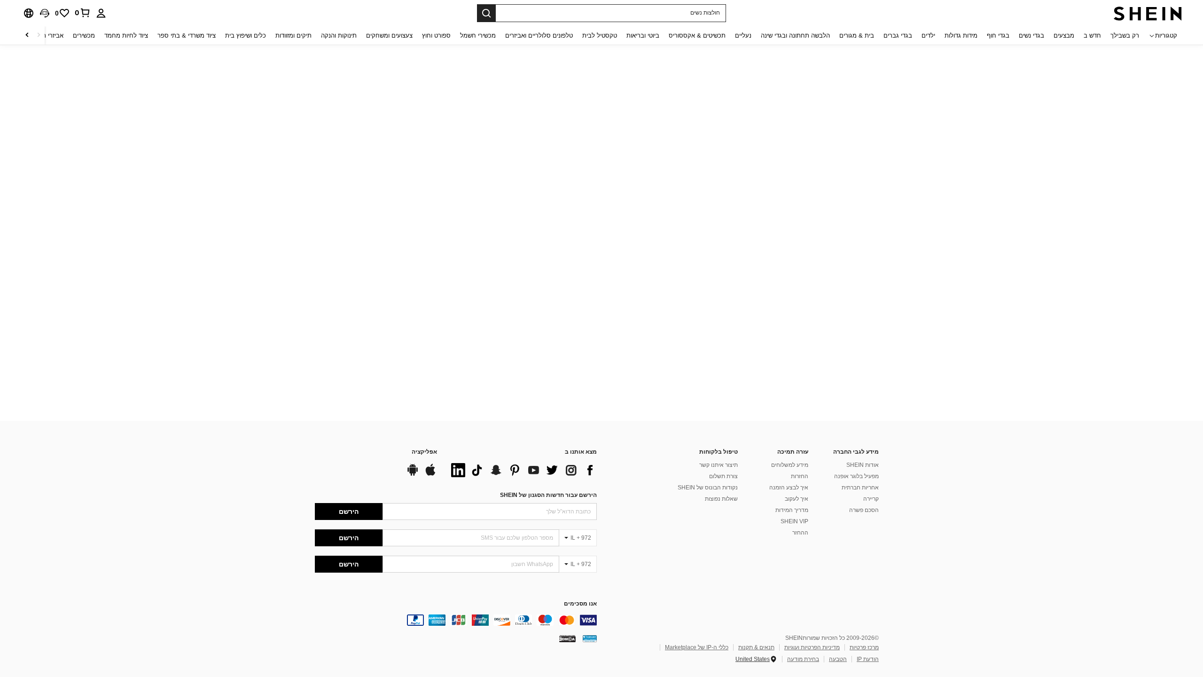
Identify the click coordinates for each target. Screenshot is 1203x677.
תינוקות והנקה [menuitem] (339, 35)
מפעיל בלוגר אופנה (856, 476)
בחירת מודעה (803, 659)
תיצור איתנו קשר (718, 465)
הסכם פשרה (864, 510)
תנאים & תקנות (756, 647)
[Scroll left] (38, 35)
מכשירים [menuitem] (84, 35)
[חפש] (486, 13)
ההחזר (800, 532)
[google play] (412, 474)
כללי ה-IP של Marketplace (696, 647)
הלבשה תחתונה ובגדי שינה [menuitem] (795, 35)
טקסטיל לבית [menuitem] (599, 35)
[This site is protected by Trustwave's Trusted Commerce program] (590, 638)
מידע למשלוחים (789, 465)
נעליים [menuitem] (743, 35)
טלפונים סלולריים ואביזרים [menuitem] (539, 35)
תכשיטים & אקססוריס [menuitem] (697, 35)
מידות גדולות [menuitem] (961, 35)
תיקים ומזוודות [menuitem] (293, 35)
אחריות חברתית (860, 487)
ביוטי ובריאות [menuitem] (642, 35)
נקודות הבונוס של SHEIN (708, 487)
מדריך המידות (791, 510)
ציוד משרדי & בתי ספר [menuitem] (186, 35)
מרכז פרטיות (864, 647)
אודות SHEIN (862, 465)
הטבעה (838, 659)
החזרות (799, 476)
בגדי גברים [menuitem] (897, 35)
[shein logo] (1148, 13)
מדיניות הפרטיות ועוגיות (812, 647)
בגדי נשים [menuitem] (1031, 35)
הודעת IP (868, 659)
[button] (44, 13)
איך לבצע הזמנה (788, 487)
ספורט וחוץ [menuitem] (436, 35)
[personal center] (101, 13)
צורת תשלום (723, 476)
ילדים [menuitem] (928, 35)
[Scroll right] (27, 35)
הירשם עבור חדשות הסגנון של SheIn (548, 495)
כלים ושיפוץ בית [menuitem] (245, 35)
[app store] (430, 474)
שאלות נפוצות (721, 499)
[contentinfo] (456, 620)
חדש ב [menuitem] (1092, 35)
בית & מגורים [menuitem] (856, 35)
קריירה (871, 499)
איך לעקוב (796, 499)
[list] (521, 470)
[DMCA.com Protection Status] (567, 638)
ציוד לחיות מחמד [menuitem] (126, 35)
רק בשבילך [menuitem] (1124, 35)
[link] (83, 12)
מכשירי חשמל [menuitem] (478, 35)
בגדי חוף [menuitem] (998, 35)
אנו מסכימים (580, 604)
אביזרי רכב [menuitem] (49, 35)
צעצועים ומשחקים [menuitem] (389, 35)
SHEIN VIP (794, 521)
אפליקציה (424, 452)
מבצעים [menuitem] (1064, 35)
